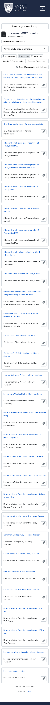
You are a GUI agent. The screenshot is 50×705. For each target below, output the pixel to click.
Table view (37, 56)
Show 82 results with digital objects (32, 67)
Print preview (10, 56)
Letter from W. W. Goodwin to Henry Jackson (23, 456)
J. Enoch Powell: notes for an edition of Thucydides (21, 188)
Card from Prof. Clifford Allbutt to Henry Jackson (21, 354)
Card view (25, 56)
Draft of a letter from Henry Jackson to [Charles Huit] (25, 414)
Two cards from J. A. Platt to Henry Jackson (23, 375)
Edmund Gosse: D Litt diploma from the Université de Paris (21, 315)
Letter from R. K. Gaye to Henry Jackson (21, 553)
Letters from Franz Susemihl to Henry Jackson (24, 652)
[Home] (17, 8)
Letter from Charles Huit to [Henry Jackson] (23, 394)
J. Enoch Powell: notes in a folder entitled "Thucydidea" (22, 253)
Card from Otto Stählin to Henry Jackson (22, 589)
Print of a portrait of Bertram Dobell (19, 571)
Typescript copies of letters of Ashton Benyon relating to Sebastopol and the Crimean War (24, 100)
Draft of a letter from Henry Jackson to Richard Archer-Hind (24, 495)
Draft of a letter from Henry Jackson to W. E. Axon (23, 610)
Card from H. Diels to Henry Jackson (19, 335)
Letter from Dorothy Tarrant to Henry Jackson (24, 516)
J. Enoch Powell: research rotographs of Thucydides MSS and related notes (21, 166)
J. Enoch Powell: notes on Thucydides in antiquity (21, 210)
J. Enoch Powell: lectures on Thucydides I (22, 273)
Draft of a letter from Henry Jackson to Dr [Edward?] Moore (22, 436)
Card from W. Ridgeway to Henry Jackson (22, 535)
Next (30, 691)
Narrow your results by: (25, 26)
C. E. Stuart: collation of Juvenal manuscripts (23, 124)
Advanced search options (18, 48)
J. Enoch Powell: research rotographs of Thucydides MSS (21, 231)
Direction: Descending (37, 61)
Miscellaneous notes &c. (14, 671)
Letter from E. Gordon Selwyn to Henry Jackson (25, 475)
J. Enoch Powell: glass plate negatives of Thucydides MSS (21, 144)
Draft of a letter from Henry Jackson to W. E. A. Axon (24, 631)
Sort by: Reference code (13, 61)
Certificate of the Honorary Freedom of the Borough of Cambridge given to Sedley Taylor (24, 76)
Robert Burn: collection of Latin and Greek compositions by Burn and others (22, 293)
